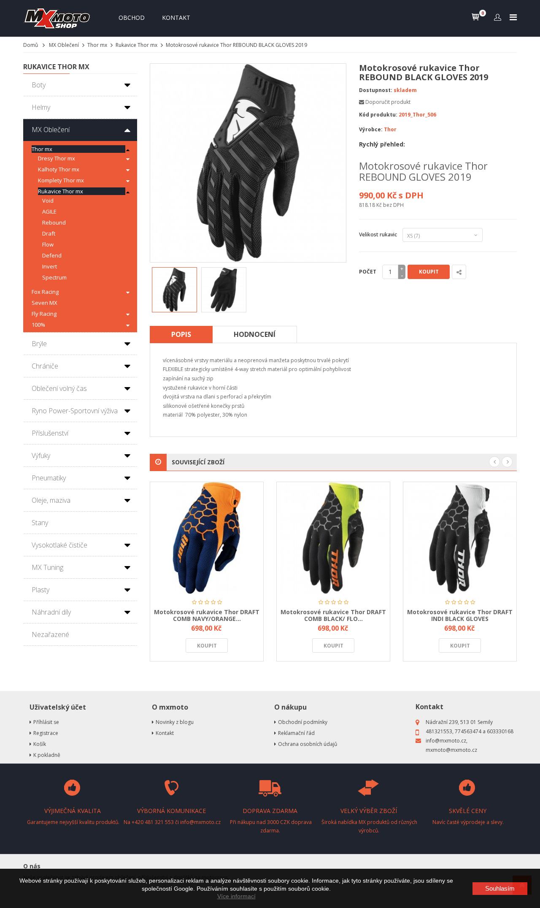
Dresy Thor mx (56, 158)
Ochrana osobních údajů (307, 744)
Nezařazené (50, 634)
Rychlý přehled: (382, 144)
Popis (181, 334)
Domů (30, 45)
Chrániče (45, 366)
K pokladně (46, 755)
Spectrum (54, 277)
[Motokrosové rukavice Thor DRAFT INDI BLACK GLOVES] (459, 538)
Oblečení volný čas (59, 388)
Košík (39, 744)
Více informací (236, 896)
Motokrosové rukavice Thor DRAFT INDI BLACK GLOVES (460, 615)
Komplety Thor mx (61, 180)
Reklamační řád (296, 733)
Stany (40, 522)
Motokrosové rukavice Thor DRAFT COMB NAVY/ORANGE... (206, 615)
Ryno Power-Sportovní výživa (75, 410)
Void (48, 200)
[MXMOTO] (59, 18)
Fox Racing (45, 291)
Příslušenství (50, 433)
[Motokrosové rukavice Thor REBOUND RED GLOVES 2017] (174, 289)
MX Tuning (47, 567)
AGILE (49, 211)
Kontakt (176, 18)
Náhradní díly (51, 612)
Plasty (40, 589)
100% (38, 324)
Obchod (132, 18)
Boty (39, 84)
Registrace (45, 733)
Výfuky (41, 455)
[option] (174, 289)
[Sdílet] (459, 272)
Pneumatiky (49, 477)
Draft (48, 233)
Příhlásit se (46, 722)
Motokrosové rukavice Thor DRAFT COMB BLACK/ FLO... (333, 615)
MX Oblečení (64, 45)
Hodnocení (254, 334)
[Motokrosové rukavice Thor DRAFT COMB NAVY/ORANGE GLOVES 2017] (206, 538)
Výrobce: (371, 129)
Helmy (41, 107)
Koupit (429, 271)
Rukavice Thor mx (136, 45)
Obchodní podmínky (302, 722)
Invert (49, 266)
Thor (390, 129)
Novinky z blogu (175, 722)
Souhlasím (500, 888)
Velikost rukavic (379, 234)
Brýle (39, 343)
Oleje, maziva (51, 500)
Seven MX (44, 302)
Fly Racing (44, 313)
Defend (52, 255)
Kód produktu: (378, 114)
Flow (48, 244)
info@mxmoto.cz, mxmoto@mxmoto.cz (451, 745)
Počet (367, 271)
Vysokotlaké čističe (59, 545)
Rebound (54, 222)
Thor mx (97, 45)
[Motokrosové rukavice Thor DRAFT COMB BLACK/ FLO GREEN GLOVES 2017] (333, 538)
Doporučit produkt (387, 102)
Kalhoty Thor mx (58, 169)
